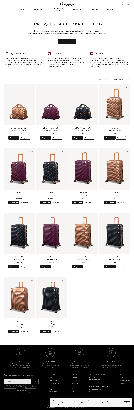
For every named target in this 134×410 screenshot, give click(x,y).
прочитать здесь (97, 405)
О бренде (52, 389)
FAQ (73, 391)
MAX (120, 386)
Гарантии (75, 383)
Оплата (74, 377)
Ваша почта (7, 378)
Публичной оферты (30, 387)
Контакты (122, 377)
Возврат (74, 386)
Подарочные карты (55, 383)
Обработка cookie (94, 392)
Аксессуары (53, 380)
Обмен (74, 389)
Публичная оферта (95, 389)
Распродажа (53, 386)
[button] (22, 10)
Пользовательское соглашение (98, 386)
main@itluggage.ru (124, 380)
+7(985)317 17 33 (124, 383)
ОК (35, 381)
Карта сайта (53, 391)
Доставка (75, 380)
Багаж (51, 377)
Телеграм (125, 386)
